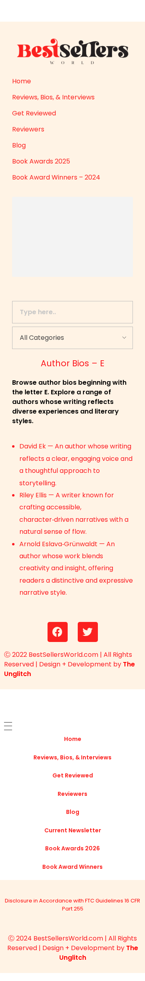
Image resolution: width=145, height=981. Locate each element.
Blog (19, 145)
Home (21, 81)
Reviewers (28, 129)
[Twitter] (88, 632)
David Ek (32, 446)
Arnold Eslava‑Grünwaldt (58, 544)
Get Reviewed (34, 113)
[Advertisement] (60, 238)
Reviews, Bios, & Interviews (53, 97)
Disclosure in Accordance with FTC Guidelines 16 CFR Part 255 (72, 904)
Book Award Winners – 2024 (56, 177)
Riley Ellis (33, 495)
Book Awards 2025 (41, 161)
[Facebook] (58, 632)
